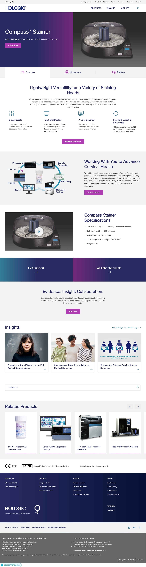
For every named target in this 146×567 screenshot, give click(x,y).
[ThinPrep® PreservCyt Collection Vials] (20, 427)
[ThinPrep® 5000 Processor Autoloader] (90, 427)
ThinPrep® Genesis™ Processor (125, 447)
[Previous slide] (130, 407)
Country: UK (10, 2)
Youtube (134, 528)
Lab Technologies (11, 487)
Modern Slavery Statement (57, 527)
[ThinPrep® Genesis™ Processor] (125, 427)
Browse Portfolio (94, 192)
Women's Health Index (47, 487)
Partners (121, 2)
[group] (21, 432)
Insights (111, 8)
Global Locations (113, 494)
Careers (130, 2)
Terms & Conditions (11, 527)
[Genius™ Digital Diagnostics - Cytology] (55, 427)
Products (96, 8)
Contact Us (77, 491)
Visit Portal (73, 311)
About (113, 2)
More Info (140, 560)
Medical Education (46, 491)
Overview (8, 72)
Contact (138, 2)
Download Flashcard (73, 141)
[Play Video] (39, 231)
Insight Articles (44, 483)
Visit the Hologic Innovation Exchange (125, 328)
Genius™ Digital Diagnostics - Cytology (55, 448)
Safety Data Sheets (101, 2)
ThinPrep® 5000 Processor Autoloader (88, 448)
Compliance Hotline (38, 527)
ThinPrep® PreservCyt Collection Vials (17, 448)
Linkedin (129, 528)
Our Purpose (111, 483)
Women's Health (11, 483)
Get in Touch (13, 46)
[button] (73, 565)
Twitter (139, 528)
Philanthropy (112, 491)
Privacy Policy (25, 527)
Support (125, 8)
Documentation (54, 72)
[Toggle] (139, 8)
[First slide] (137, 407)
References (13, 387)
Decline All (131, 560)
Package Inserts (86, 2)
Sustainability (112, 487)
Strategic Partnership (81, 494)
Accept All (122, 560)
